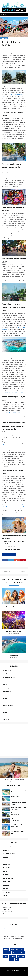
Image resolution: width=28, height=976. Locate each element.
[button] (2, 14)
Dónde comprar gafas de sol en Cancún (14, 606)
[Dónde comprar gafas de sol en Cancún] (13, 596)
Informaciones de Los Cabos (18, 952)
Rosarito (5, 712)
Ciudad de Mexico (19, 949)
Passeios (5, 698)
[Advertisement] (14, 740)
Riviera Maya (6, 709)
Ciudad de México (8, 677)
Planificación (12, 956)
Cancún (4, 38)
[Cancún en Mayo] (14, 644)
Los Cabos (6, 691)
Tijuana (5, 716)
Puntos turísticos (11, 554)
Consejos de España (6, 907)
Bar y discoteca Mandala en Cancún (13, 631)
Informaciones (7, 952)
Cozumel (5, 688)
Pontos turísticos (8, 702)
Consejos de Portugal (7, 911)
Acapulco (6, 670)
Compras (5, 681)
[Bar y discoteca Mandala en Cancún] (13, 620)
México (5, 695)
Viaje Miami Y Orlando (7, 913)
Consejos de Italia (6, 909)
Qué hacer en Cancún (15, 796)
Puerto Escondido (8, 705)
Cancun (4, 554)
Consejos (5, 684)
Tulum (5, 719)
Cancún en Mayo (14, 655)
